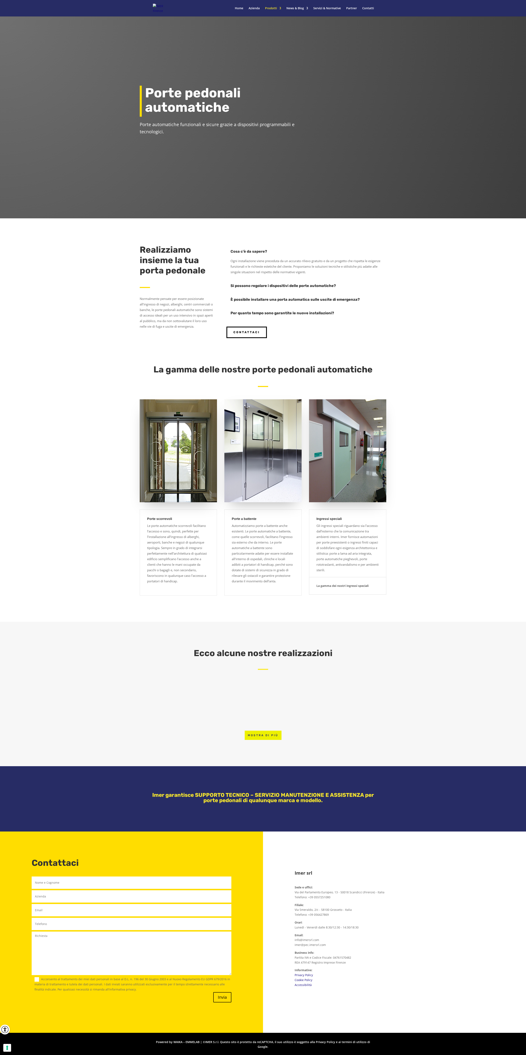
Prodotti (271, 8)
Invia (222, 997)
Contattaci (246, 332)
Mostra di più (263, 735)
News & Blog (295, 8)
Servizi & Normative (327, 8)
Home (239, 8)
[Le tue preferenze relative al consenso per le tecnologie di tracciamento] (7, 1048)
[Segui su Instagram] (394, 843)
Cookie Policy (303, 980)
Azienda (254, 8)
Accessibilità (303, 985)
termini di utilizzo (354, 1042)
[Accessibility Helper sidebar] (5, 1029)
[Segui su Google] (406, 843)
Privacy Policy (304, 975)
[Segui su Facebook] (382, 843)
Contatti (368, 8)
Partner (351, 8)
